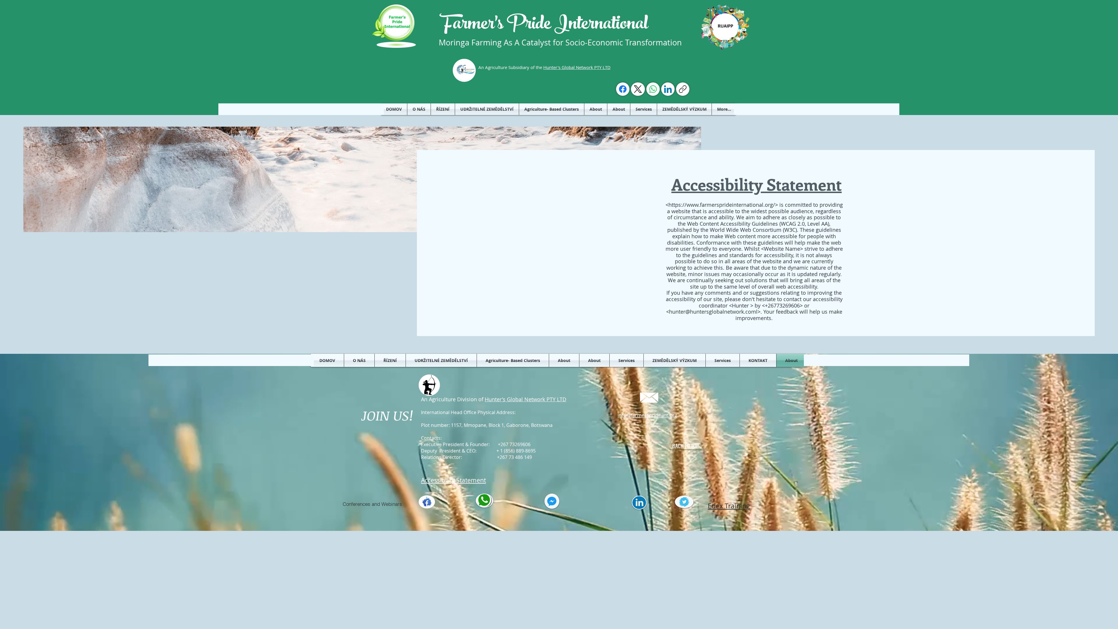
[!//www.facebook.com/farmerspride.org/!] (622, 89)
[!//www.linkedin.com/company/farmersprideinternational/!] (668, 89)
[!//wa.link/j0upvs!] (653, 89)
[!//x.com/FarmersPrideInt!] (638, 89)
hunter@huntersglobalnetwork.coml (713, 311)
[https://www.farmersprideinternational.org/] (682, 89)
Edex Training (729, 505)
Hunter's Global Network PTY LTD (577, 67)
